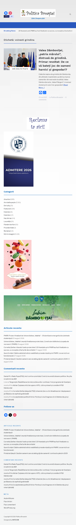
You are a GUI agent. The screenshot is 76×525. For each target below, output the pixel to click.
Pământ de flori (9, 225)
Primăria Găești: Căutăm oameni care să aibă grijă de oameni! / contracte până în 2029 (36, 359)
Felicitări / (7, 215)
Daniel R (7, 376)
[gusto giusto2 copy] (17, 264)
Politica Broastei (57, 97)
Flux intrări (8, 501)
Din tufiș (7, 206)
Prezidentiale (9, 228)
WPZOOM (15, 520)
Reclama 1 (7, 231)
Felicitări (7, 212)
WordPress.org (9, 508)
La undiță (7, 221)
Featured (7, 209)
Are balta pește (20, 69)
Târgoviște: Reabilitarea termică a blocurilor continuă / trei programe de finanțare (40, 382)
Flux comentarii (10, 505)
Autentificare (9, 498)
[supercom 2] (38, 308)
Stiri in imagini (9, 234)
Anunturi (7, 199)
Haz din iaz (8, 218)
